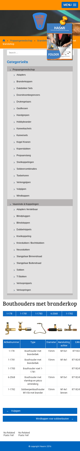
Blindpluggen (23, 216)
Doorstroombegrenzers (28, 95)
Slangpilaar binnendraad (29, 256)
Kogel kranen (24, 142)
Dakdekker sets (25, 88)
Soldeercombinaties (27, 169)
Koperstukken (24, 148)
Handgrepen (23, 115)
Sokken (20, 270)
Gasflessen (22, 108)
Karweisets (22, 135)
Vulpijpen (21, 189)
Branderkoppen (45, 40)
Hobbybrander (24, 122)
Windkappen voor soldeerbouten (54, 418)
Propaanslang (24, 155)
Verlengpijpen (24, 182)
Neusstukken (23, 249)
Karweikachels (24, 128)
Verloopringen (24, 290)
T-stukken (22, 276)
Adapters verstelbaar (27, 209)
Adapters (21, 75)
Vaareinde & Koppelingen (26, 204)
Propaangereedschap (21, 40)
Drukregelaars (24, 101)
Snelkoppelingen (25, 162)
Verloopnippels (24, 283)
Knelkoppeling (24, 236)
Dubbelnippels (24, 229)
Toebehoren (23, 175)
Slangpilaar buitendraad (29, 263)
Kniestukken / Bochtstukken (30, 243)
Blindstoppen (23, 222)
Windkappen (23, 195)
